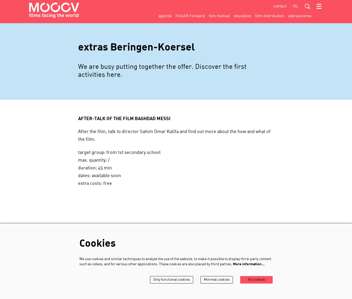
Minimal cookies (217, 279)
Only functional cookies (171, 279)
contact (280, 6)
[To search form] (307, 6)
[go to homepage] (54, 10)
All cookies (256, 279)
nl (295, 6)
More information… (249, 264)
